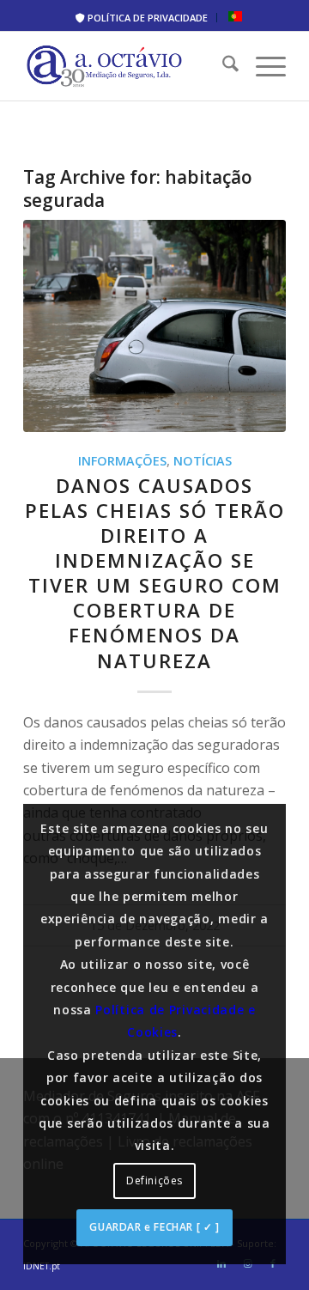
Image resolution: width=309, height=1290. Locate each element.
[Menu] (262, 66)
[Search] (222, 66)
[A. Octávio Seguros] (128, 66)
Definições (154, 1180)
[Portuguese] (235, 17)
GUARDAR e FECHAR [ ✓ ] (154, 1227)
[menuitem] (142, 17)
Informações (122, 461)
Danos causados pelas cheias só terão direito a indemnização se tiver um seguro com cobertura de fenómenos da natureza (155, 573)
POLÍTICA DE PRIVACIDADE (146, 17)
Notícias (202, 461)
